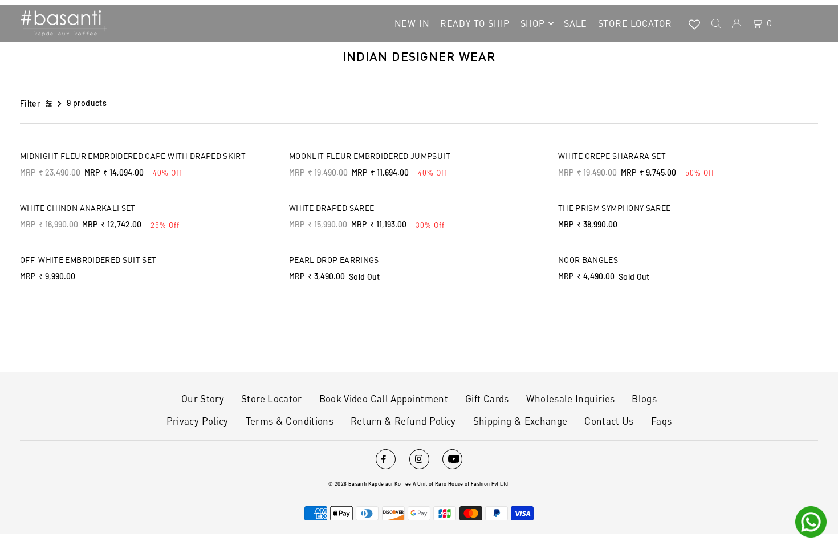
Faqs (661, 420)
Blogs (644, 398)
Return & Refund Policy (403, 420)
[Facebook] (386, 459)
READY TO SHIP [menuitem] (475, 23)
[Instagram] (419, 459)
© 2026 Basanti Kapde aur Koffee (369, 484)
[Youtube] (452, 459)
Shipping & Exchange (520, 420)
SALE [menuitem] (575, 23)
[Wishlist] (694, 23)
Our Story (202, 398)
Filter (30, 103)
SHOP (532, 23)
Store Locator (271, 398)
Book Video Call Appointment (383, 398)
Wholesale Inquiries (570, 398)
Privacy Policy (197, 420)
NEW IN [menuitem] (412, 23)
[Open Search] (716, 23)
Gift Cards (487, 398)
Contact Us (609, 420)
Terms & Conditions (289, 420)
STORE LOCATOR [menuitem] (635, 23)
